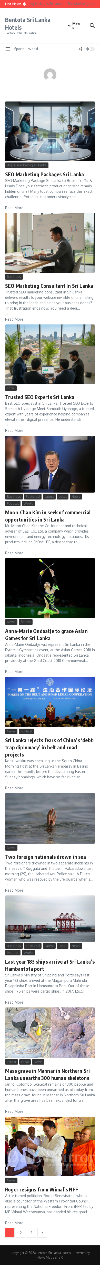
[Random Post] (80, 49)
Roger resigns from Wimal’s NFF (41, 1189)
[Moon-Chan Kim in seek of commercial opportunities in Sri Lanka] (50, 464)
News (76, 496)
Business (14, 276)
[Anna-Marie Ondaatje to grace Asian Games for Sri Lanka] (50, 588)
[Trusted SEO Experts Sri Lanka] (50, 354)
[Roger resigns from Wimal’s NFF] (50, 1146)
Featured (33, 496)
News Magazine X (50, 1257)
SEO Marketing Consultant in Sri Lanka (49, 285)
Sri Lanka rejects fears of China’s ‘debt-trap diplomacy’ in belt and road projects (50, 747)
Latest (49, 496)
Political (13, 503)
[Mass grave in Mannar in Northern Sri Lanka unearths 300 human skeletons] (50, 1032)
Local (11, 388)
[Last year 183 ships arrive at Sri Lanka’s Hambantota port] (50, 918)
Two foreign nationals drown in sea (45, 856)
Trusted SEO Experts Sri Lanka (39, 397)
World (33, 49)
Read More (14, 208)
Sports (19, 49)
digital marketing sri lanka (27, 165)
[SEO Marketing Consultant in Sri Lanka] (50, 243)
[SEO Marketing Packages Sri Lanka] (50, 131)
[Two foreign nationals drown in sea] (50, 818)
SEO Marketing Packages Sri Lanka (44, 174)
